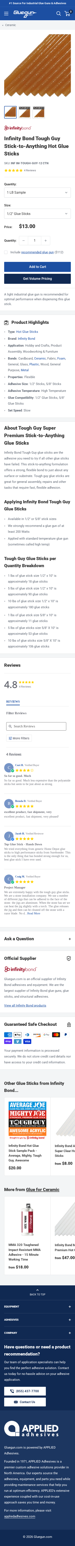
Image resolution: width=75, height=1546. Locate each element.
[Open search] (58, 13)
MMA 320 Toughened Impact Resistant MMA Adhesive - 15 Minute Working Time (25, 1252)
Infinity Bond (26, 339)
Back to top (37, 1294)
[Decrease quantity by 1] (23, 240)
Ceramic (10, 25)
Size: (19, 205)
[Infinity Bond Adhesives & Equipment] (37, 128)
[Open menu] (6, 13)
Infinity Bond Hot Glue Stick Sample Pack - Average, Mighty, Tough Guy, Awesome (25, 1153)
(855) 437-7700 (27, 1392)
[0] (67, 13)
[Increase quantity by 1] (45, 240)
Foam (61, 358)
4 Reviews (30, 170)
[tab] (13, 702)
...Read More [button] (32, 913)
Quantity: (19, 184)
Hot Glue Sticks (27, 332)
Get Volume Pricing (37, 279)
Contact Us (27, 1402)
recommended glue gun (37, 252)
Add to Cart (37, 267)
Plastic (34, 364)
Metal (25, 370)
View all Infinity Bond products (25, 1005)
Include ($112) (36, 252)
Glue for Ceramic (42, 1189)
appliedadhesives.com (19, 1516)
